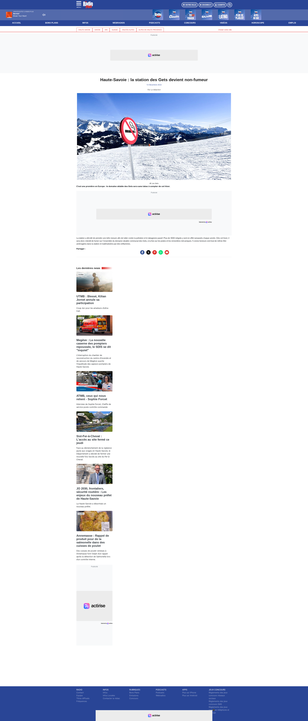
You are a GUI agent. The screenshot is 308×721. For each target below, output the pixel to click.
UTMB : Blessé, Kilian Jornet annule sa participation (91, 300)
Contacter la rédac (111, 698)
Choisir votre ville (225, 30)
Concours (190, 23)
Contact (80, 692)
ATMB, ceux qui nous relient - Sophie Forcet (91, 397)
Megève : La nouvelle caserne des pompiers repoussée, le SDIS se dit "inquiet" (93, 345)
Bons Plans (51, 23)
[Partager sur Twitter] (148, 253)
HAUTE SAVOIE (84, 30)
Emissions (133, 695)
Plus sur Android (189, 695)
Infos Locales (109, 695)
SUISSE (115, 30)
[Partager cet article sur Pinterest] (154, 253)
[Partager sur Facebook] (141, 253)
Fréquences (81, 701)
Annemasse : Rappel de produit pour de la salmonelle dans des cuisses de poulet (92, 540)
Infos (85, 23)
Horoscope (258, 23)
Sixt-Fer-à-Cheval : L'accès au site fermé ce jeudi (92, 440)
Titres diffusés (82, 698)
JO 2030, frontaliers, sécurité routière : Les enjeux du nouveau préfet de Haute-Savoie (94, 493)
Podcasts (154, 23)
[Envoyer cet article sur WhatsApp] (160, 253)
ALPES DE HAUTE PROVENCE (150, 30)
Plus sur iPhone (189, 692)
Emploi (292, 23)
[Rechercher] (229, 4)
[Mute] (44, 15)
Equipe (79, 695)
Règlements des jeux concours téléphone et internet (219, 710)
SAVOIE (97, 30)
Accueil (16, 23)
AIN (106, 30)
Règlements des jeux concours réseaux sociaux (218, 695)
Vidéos (223, 23)
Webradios (119, 23)
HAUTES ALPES (128, 30)
